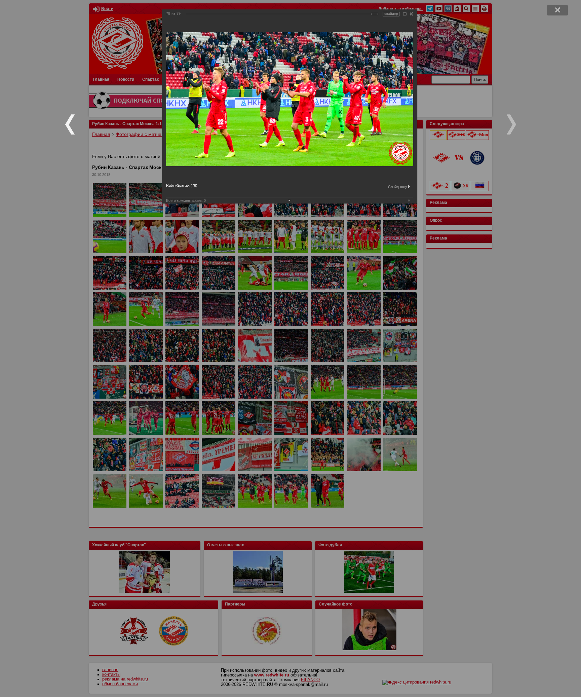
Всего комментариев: (186, 200)
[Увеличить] (404, 14)
